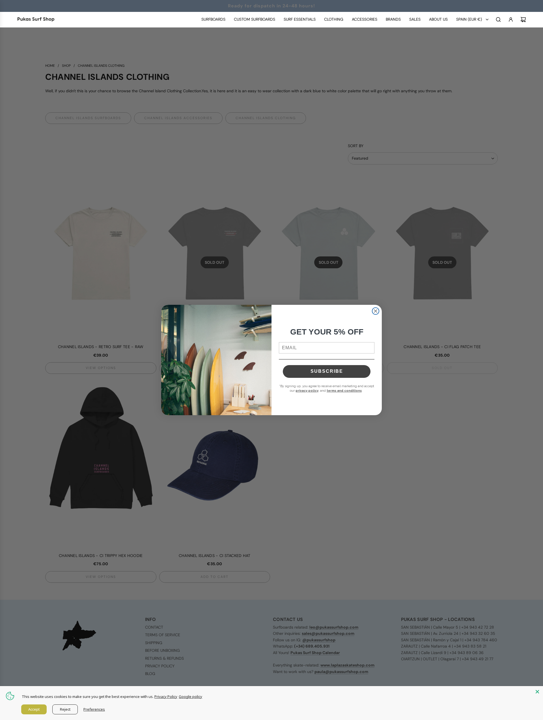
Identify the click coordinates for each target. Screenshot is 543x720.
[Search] (498, 19)
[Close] (537, 692)
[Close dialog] (375, 311)
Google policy (190, 696)
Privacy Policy (165, 696)
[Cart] (523, 19)
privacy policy (307, 391)
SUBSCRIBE (327, 371)
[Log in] (511, 19)
